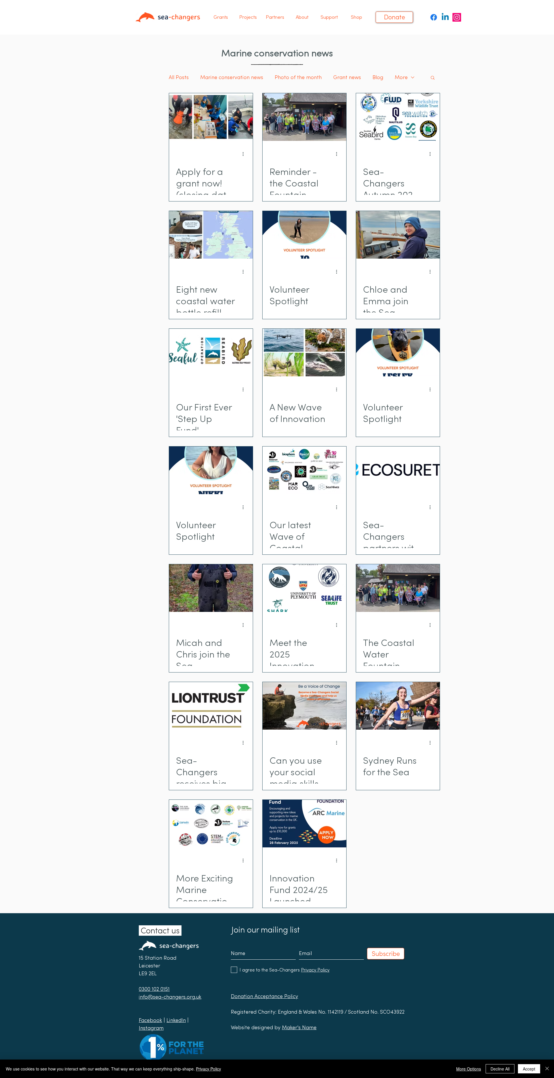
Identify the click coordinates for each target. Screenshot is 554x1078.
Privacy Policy (208, 1069)
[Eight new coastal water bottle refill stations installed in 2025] (211, 235)
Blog (378, 77)
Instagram (151, 1028)
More (401, 77)
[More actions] (245, 153)
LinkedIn (176, 1020)
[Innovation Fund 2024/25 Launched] (304, 823)
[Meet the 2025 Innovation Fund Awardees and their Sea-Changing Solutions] (304, 588)
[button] (220, 17)
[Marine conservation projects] (211, 117)
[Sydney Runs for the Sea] (398, 706)
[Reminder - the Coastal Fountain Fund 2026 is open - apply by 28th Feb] (304, 117)
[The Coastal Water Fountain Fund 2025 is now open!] (398, 588)
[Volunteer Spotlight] (304, 235)
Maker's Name (299, 1027)
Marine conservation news (231, 77)
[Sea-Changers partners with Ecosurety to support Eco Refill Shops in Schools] (398, 470)
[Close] (547, 1068)
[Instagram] (456, 17)
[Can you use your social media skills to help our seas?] (304, 706)
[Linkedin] (445, 17)
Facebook (150, 1020)
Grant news (347, 77)
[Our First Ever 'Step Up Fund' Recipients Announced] (211, 352)
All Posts (179, 77)
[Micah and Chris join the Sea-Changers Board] (211, 588)
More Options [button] (468, 1069)
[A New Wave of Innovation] (304, 352)
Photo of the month (298, 77)
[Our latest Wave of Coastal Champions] (304, 470)
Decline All (500, 1069)
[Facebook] (433, 17)
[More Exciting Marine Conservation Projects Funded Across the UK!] (211, 823)
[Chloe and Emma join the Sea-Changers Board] (398, 235)
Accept (529, 1069)
